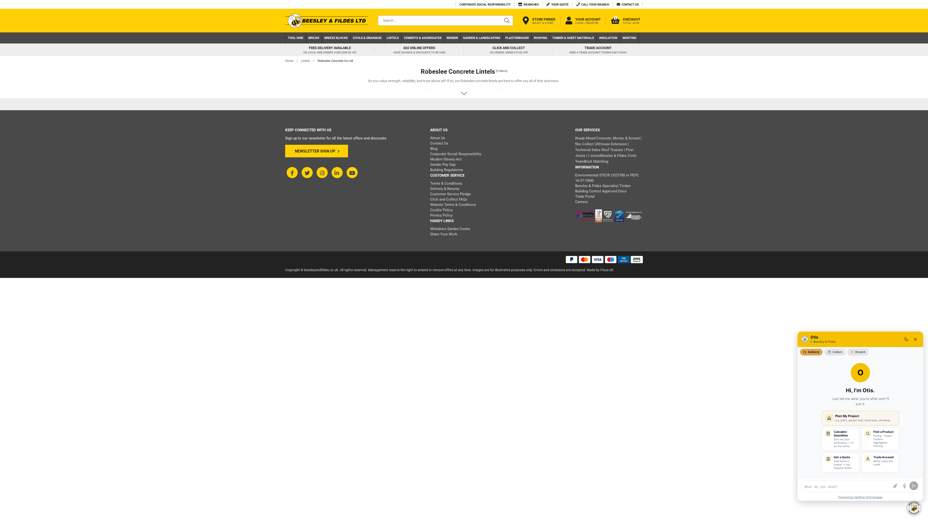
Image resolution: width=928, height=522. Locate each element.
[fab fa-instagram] (322, 172)
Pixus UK (607, 270)
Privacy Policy (441, 215)
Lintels (393, 38)
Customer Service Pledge (450, 194)
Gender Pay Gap (443, 164)
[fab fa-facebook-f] (292, 172)
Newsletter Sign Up (315, 151)
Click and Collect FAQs (448, 199)
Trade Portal (585, 196)
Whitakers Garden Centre (450, 229)
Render (452, 38)
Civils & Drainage (367, 38)
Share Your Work (443, 234)
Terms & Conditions (446, 183)
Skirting (629, 38)
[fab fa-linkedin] (337, 172)
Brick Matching (596, 161)
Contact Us (439, 143)
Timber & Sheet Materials (573, 38)
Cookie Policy (441, 210)
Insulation (608, 38)
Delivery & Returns (444, 189)
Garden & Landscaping (481, 38)
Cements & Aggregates (423, 38)
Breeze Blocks (336, 38)
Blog (433, 148)
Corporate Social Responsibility (455, 154)
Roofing (540, 38)
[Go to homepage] (326, 21)
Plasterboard (517, 38)
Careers (581, 202)
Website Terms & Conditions (453, 205)
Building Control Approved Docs (601, 191)
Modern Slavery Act (446, 159)
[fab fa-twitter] (307, 172)
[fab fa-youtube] (352, 172)
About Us (437, 138)
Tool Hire (295, 38)
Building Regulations (446, 170)
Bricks (313, 38)
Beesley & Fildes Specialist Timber (603, 186)
